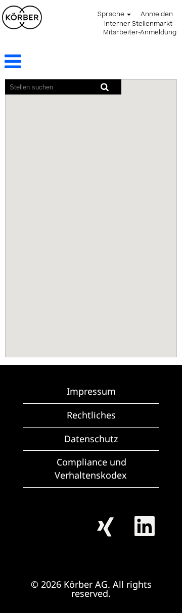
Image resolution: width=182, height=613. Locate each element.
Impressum (91, 391)
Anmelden (157, 15)
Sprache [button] (112, 15)
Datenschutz (91, 439)
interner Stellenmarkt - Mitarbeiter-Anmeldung (139, 28)
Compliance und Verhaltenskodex (91, 468)
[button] (30, 62)
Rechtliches (91, 415)
